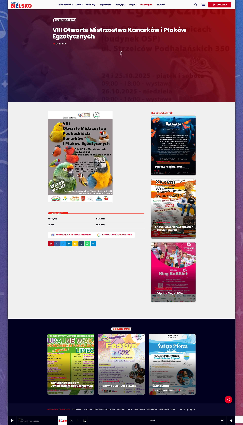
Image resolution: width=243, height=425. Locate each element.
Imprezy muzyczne (163, 162)
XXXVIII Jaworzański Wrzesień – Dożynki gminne (174, 228)
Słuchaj (219, 5)
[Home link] (21, 5)
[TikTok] (188, 410)
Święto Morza (161, 386)
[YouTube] (181, 410)
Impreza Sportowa (163, 288)
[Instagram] (191, 410)
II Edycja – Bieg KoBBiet (169, 293)
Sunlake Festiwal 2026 (169, 166)
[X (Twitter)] (184, 410)
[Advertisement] (121, 78)
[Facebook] (195, 410)
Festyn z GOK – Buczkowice (119, 386)
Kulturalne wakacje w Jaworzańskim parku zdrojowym (72, 384)
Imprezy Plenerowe (65, 20)
